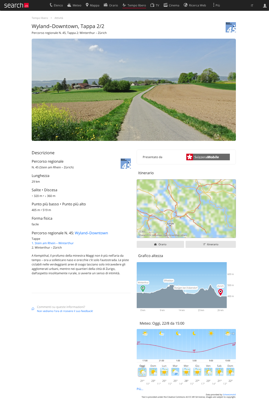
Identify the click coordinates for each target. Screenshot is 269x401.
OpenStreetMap (171, 235)
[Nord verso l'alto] (231, 233)
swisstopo (157, 235)
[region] (186, 209)
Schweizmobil (229, 394)
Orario (162, 244)
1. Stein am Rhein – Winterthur (53, 243)
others (184, 235)
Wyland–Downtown (91, 232)
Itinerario (212, 244)
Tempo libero (40, 18)
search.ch (146, 235)
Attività (59, 18)
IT (252, 5)
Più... (140, 389)
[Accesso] (265, 5)
